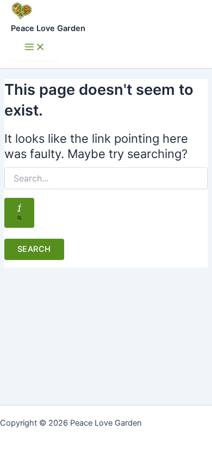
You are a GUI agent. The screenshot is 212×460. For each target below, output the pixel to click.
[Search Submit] (19, 213)
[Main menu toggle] (35, 47)
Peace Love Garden (48, 28)
